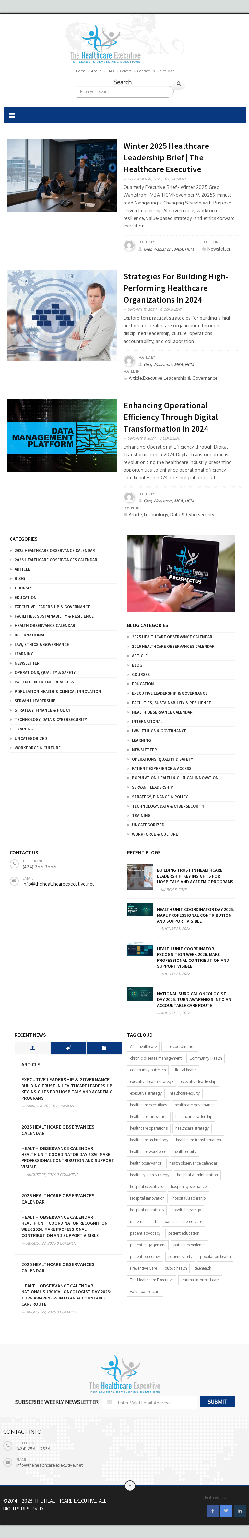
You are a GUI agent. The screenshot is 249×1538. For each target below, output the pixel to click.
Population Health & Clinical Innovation (58, 691)
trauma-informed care (200, 1279)
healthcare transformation (198, 1139)
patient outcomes (145, 1256)
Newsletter (27, 663)
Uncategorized (31, 738)
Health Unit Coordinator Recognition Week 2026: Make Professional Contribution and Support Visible (193, 957)
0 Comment (175, 179)
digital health (184, 1069)
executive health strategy (151, 1081)
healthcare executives (148, 1104)
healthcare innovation (149, 1116)
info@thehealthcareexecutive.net (58, 884)
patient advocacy (145, 1233)
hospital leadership (189, 1198)
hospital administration (197, 1174)
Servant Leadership (35, 701)
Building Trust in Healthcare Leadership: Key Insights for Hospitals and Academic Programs (195, 876)
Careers (125, 71)
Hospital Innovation (147, 1198)
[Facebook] (213, 1511)
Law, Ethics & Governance (42, 644)
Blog (20, 578)
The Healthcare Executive (151, 1279)
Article (22, 569)
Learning (24, 654)
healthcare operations (149, 1128)
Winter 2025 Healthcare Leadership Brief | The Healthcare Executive (166, 157)
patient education (183, 1233)
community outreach (148, 1069)
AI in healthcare (143, 1046)
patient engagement (148, 1244)
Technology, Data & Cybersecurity (51, 719)
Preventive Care (143, 1268)
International (30, 635)
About (96, 71)
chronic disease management (156, 1058)
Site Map (167, 71)
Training (24, 729)
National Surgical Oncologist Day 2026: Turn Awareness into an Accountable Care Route (194, 999)
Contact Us (146, 71)
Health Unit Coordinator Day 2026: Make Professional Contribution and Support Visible (195, 915)
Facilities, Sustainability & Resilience (54, 616)
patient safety (180, 1256)
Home (80, 71)
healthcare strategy (192, 1128)
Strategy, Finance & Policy (42, 710)
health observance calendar (193, 1163)
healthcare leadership (193, 1116)
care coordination (180, 1046)
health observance (145, 1163)
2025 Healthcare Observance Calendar (55, 550)
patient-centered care (183, 1221)
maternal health (143, 1221)
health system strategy (149, 1174)
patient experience (189, 1244)
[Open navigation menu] (12, 115)
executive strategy (146, 1093)
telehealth (203, 1268)
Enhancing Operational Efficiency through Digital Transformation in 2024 (171, 417)
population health (215, 1256)
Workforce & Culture (38, 748)
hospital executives (146, 1186)
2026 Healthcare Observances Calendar (56, 560)
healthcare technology (149, 1139)
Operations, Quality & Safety (45, 672)
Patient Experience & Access (44, 682)
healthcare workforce (148, 1151)
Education (26, 597)
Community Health (205, 1058)
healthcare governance (194, 1104)
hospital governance (189, 1186)
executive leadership (198, 1081)
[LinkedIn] (240, 1511)
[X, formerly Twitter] (226, 1511)
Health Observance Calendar (45, 625)
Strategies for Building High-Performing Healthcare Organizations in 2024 (176, 288)
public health (176, 1268)
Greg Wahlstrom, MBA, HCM (169, 249)
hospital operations (147, 1209)
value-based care (145, 1291)
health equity (185, 1151)
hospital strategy (186, 1209)
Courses (23, 588)
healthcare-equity (185, 1093)
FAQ (110, 71)
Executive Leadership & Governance (52, 607)
